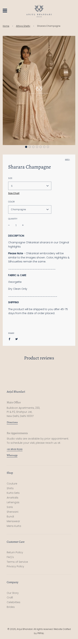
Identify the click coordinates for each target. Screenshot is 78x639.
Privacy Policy (15, 566)
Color (11, 201)
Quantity (12, 218)
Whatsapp (12, 455)
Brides (11, 607)
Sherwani (12, 512)
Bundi (10, 516)
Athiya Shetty (23, 25)
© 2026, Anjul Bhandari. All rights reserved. (30, 629)
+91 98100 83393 (14, 449)
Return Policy (15, 552)
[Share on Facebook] (10, 338)
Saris (10, 507)
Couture (12, 483)
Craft (10, 597)
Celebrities (13, 602)
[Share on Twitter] (16, 338)
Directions (12, 422)
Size (10, 178)
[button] (26, 147)
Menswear (13, 521)
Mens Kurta (14, 526)
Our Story (13, 593)
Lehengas (13, 502)
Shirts (10, 488)
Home (6, 25)
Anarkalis (12, 497)
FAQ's (10, 557)
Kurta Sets (13, 493)
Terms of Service (17, 562)
